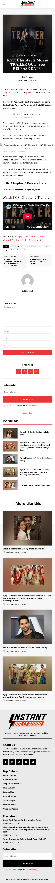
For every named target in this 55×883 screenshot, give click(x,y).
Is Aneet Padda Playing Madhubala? (35, 485)
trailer (17, 250)
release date (44, 247)
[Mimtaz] (27, 280)
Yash (30, 92)
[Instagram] (12, 762)
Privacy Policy (31, 405)
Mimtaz (29, 77)
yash (23, 250)
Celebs (22, 55)
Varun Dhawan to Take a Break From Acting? (25, 647)
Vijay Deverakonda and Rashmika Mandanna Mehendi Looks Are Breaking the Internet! (34, 472)
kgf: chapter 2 (16, 247)
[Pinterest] (30, 371)
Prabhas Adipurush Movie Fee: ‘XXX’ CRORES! (38, 262)
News (34, 55)
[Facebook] (18, 371)
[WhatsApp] (36, 371)
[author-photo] (4, 552)
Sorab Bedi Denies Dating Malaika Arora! (23, 549)
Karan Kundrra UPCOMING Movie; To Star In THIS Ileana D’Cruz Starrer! (13, 262)
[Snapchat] (33, 762)
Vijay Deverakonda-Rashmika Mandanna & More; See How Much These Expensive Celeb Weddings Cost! (35, 446)
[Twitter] (24, 371)
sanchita (9, 553)
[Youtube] (26, 762)
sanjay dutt (8, 250)
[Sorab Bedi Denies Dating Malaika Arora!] (10, 433)
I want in (26, 399)
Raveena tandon (30, 247)
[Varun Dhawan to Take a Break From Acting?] (10, 459)
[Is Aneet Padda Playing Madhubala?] (10, 485)
